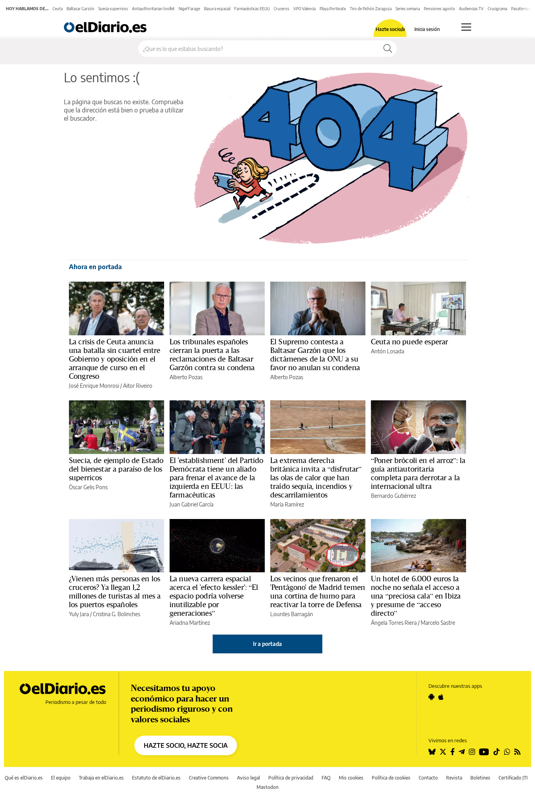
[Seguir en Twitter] (442, 751)
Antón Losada (387, 351)
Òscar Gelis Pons (88, 487)
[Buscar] (388, 48)
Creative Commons (209, 778)
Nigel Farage (189, 8)
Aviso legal (248, 778)
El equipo (60, 778)
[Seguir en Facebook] (452, 751)
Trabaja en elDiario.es (101, 778)
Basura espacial (217, 8)
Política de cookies (391, 778)
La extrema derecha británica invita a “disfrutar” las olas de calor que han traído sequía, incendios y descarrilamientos (316, 477)
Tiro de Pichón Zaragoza (371, 8)
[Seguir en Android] (431, 696)
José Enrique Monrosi (94, 385)
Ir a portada (267, 643)
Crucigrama (497, 8)
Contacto (428, 778)
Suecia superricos (113, 8)
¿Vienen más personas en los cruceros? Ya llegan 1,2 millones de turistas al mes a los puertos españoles (115, 591)
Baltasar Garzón (80, 8)
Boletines (480, 778)
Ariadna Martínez (190, 622)
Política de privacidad (290, 778)
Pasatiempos (522, 8)
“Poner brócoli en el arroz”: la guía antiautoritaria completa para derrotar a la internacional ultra (418, 473)
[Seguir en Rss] (517, 751)
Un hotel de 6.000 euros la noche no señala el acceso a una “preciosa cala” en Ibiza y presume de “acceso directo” (416, 596)
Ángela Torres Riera (394, 622)
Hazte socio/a (390, 29)
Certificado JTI (513, 778)
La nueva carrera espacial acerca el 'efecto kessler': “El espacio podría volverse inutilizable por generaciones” (214, 596)
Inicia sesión (427, 29)
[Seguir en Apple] (441, 696)
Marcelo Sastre (438, 622)
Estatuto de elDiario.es (156, 778)
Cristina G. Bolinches (116, 614)
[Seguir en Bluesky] (432, 751)
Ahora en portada (95, 267)
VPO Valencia (304, 8)
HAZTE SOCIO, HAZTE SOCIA (186, 745)
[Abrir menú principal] (466, 27)
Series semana (408, 8)
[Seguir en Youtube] (484, 751)
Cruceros (281, 8)
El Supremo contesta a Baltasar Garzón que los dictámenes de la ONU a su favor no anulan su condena (315, 354)
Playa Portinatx (333, 8)
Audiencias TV (471, 8)
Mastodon (267, 787)
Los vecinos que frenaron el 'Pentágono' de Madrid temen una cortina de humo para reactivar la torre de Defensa (317, 591)
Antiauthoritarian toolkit (153, 8)
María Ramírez (287, 504)
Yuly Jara (79, 614)
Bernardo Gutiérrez (393, 495)
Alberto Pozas (186, 377)
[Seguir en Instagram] (472, 751)
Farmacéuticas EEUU (252, 8)
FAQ (326, 778)
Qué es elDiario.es (24, 778)
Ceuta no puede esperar (409, 341)
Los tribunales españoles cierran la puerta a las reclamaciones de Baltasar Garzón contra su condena (212, 354)
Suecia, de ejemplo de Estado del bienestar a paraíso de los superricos (116, 469)
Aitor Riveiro (137, 385)
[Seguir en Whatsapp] (507, 751)
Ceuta (57, 8)
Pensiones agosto (439, 8)
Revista (454, 778)
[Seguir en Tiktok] (496, 751)
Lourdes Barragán (291, 614)
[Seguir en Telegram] (462, 751)
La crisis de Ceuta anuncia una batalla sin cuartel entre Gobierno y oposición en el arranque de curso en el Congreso (114, 359)
